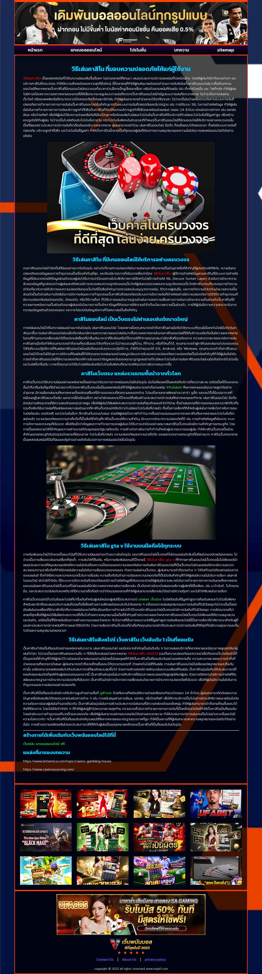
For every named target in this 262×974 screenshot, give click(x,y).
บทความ (181, 50)
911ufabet (174, 387)
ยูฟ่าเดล (106, 693)
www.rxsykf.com (157, 969)
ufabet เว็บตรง (149, 599)
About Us (129, 960)
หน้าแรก (35, 50)
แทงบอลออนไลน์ (86, 50)
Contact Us (105, 960)
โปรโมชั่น (138, 50)
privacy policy (155, 960)
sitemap (225, 50)
